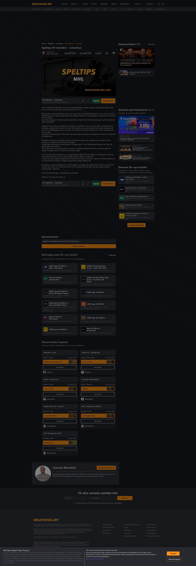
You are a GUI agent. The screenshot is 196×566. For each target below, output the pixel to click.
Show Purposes (174, 559)
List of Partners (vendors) (95, 559)
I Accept (173, 553)
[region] (98, 556)
